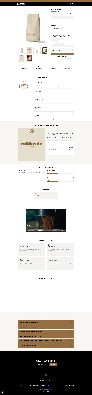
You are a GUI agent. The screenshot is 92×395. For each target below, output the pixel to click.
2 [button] (52, 119)
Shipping (52, 29)
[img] (51, 81)
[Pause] (27, 230)
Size (52, 39)
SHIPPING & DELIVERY (33, 385)
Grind (52, 44)
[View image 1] (21, 50)
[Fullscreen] (64, 230)
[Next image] (46, 27)
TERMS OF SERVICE (70, 385)
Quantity (68, 43)
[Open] (2, 392)
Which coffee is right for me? (29, 322)
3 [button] (53, 119)
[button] (21, 84)
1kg (54, 41)
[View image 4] (44, 50)
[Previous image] (20, 27)
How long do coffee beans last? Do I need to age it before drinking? (42, 340)
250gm (62, 41)
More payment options (62, 56)
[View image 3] (36, 50)
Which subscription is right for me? (31, 331)
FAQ (22, 385)
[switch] (72, 49)
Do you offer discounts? (28, 345)
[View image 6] (29, 58)
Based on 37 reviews (25, 82)
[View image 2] (29, 50)
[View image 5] (21, 58)
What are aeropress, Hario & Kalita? (32, 336)
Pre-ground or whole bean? (29, 327)
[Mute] (29, 230)
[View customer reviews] (56, 11)
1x (62, 230)
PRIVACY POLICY (57, 385)
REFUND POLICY (45, 385)
